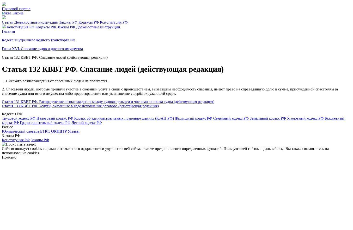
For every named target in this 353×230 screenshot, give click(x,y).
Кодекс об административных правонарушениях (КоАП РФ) (124, 118)
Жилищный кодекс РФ (193, 118)
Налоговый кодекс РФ (55, 118)
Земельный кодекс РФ (268, 118)
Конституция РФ (114, 22)
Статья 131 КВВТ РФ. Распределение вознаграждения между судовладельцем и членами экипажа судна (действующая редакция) (108, 102)
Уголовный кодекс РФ (305, 118)
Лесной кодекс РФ (87, 123)
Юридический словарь (20, 131)
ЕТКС (45, 131)
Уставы (73, 131)
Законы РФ (68, 22)
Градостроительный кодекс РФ (45, 123)
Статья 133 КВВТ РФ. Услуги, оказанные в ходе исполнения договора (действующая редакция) (80, 106)
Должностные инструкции (36, 22)
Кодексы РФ (89, 22)
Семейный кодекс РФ (231, 118)
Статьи (7, 22)
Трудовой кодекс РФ (19, 118)
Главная (8, 31)
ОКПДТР (59, 131)
